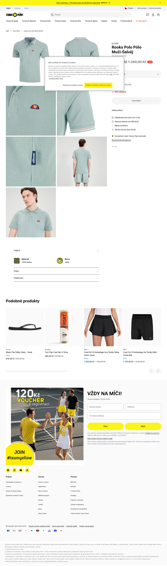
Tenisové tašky (60, 21)
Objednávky (42, 486)
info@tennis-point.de (152, 433)
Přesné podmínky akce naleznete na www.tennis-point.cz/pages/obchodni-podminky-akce (37, 561)
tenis (8, 8)
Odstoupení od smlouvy (14, 482)
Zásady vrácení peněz (86, 526)
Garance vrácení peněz (13, 491)
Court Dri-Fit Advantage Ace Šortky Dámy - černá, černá (102, 353)
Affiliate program (43, 495)
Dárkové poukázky (155, 8)
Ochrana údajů (54, 78)
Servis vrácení (42, 491)
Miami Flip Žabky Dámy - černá (19, 352)
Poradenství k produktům (79, 509)
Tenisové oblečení (29, 21)
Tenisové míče (75, 21)
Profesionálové (126, 21)
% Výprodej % (141, 21)
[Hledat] (52, 14)
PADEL (27, 8)
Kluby (40, 509)
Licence (8, 486)
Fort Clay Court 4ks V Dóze (56, 352)
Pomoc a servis (43, 482)
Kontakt (73, 486)
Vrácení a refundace (77, 504)
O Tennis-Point (75, 491)
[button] (151, 371)
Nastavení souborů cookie (14, 495)
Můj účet (73, 482)
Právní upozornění (58, 526)
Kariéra (40, 500)
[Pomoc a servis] (147, 14)
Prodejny (73, 495)
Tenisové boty (45, 21)
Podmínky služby (71, 526)
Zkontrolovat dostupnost (121, 140)
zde (111, 74)
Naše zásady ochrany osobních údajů (99, 438)
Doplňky (104, 21)
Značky (114, 21)
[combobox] (91, 14)
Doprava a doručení (77, 500)
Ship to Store (42, 513)
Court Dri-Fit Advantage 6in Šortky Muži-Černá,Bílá (140, 353)
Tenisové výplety (91, 21)
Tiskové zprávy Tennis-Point (80, 513)
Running (17, 8)
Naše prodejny (142, 8)
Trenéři (40, 504)
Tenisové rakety (12, 21)
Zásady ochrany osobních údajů (39, 526)
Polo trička (16, 31)
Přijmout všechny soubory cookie (98, 85)
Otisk (61, 78)
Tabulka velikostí (117, 110)
